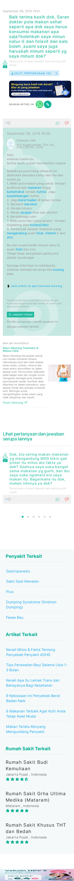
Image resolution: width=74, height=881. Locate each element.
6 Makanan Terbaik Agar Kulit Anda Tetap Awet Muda (36, 713)
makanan (34, 187)
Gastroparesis (18, 571)
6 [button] (50, 517)
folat (39, 233)
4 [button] (39, 517)
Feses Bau (14, 617)
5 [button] (45, 517)
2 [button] (28, 517)
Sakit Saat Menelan (22, 581)
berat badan (28, 200)
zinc (10, 237)
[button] (37, 123)
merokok (30, 204)
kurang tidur (39, 225)
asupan (26, 212)
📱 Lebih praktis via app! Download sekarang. (35, 285)
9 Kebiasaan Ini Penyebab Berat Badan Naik (33, 698)
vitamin (50, 233)
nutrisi (41, 192)
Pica (9, 592)
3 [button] (34, 517)
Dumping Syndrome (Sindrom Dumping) (31, 604)
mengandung (17, 233)
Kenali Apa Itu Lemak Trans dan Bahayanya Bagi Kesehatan (33, 683)
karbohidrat (15, 192)
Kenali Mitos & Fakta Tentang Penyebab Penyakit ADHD (30, 652)
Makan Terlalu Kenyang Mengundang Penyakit (26, 729)
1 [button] (23, 517)
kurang (58, 269)
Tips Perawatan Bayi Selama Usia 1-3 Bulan (37, 667)
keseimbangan (18, 196)
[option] (37, 477)
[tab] (37, 264)
